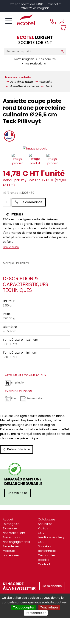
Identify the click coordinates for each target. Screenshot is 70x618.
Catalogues (46, 519)
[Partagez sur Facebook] (24, 214)
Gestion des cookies (46, 557)
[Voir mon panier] (62, 27)
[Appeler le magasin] (53, 21)
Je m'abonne (52, 586)
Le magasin (11, 524)
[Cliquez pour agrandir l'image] (35, 148)
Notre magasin (24, 59)
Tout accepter (24, 607)
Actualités (45, 524)
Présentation (12, 537)
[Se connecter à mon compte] (62, 21)
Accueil (8, 519)
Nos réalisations (35, 63)
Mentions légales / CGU (51, 539)
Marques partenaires (11, 553)
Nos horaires (47, 59)
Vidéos (43, 528)
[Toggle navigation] (9, 21)
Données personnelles (47, 548)
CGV (41, 533)
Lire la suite (11, 247)
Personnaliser (36, 613)
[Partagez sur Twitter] (31, 214)
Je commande (31, 202)
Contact (44, 564)
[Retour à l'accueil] (19, 19)
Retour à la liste (18, 449)
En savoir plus (17, 493)
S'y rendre (10, 528)
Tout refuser (49, 607)
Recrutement (12, 546)
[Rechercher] (63, 51)
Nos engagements (16, 542)
